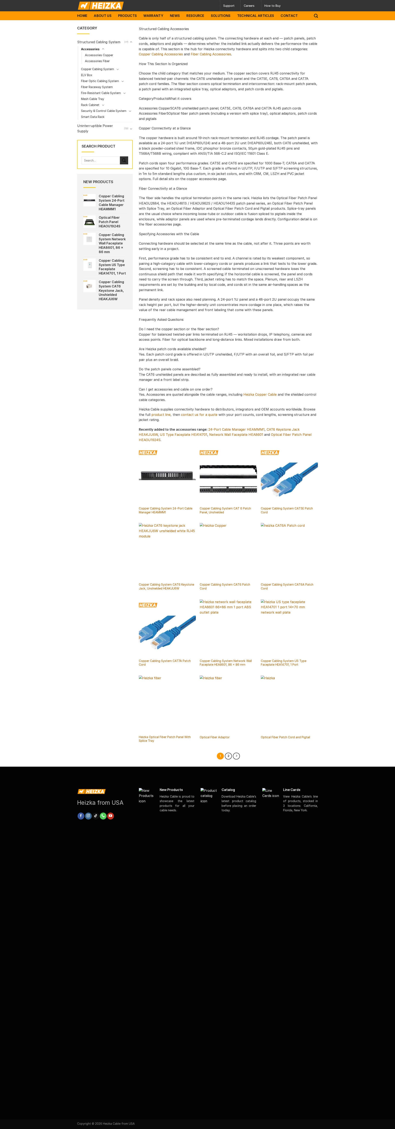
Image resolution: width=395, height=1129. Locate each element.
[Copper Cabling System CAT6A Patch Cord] (289, 551)
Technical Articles (255, 16)
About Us (103, 16)
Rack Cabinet (90, 105)
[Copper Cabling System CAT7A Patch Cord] (167, 627)
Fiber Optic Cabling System (100, 81)
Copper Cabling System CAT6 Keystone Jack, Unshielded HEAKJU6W (166, 586)
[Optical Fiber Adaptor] (228, 704)
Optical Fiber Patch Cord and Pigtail (285, 737)
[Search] (316, 15)
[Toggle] (131, 42)
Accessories (90, 49)
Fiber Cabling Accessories (211, 54)
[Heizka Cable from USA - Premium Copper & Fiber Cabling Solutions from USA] (117, 5)
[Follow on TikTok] (95, 816)
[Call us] (103, 816)
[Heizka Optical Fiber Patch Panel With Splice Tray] (167, 704)
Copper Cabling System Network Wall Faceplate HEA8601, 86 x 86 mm (226, 662)
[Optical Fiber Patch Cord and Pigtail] (289, 704)
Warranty (153, 16)
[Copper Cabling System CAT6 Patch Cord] (228, 551)
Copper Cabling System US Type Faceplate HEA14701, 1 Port (283, 662)
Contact (289, 16)
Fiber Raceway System (97, 87)
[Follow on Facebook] (81, 816)
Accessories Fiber (97, 61)
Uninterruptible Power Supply (95, 128)
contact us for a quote (199, 415)
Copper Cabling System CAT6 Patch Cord (225, 586)
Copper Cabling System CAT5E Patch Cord (287, 510)
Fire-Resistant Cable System (101, 93)
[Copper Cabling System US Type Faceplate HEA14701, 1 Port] (289, 627)
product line (161, 415)
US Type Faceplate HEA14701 (183, 435)
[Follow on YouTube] (110, 816)
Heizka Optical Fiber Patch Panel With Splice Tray (165, 739)
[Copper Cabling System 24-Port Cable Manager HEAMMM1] (167, 475)
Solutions (221, 16)
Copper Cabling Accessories (161, 54)
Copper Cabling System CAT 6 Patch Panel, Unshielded (225, 510)
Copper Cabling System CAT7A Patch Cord (165, 662)
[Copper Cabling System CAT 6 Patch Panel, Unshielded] (228, 475)
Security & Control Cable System (103, 111)
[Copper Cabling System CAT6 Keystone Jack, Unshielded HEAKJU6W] (167, 551)
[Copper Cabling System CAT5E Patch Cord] (289, 475)
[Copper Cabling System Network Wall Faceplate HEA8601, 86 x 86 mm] (228, 627)
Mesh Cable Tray (92, 99)
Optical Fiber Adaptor (215, 737)
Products (127, 16)
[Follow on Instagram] (88, 816)
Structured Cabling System (98, 42)
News (175, 16)
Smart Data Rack (93, 117)
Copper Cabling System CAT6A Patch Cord (287, 586)
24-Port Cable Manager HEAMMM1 (236, 429)
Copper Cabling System (97, 69)
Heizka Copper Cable (260, 394)
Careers (249, 5)
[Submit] (124, 160)
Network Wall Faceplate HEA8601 (236, 435)
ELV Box (86, 75)
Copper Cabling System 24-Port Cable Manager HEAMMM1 (165, 510)
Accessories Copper (99, 55)
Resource (195, 16)
